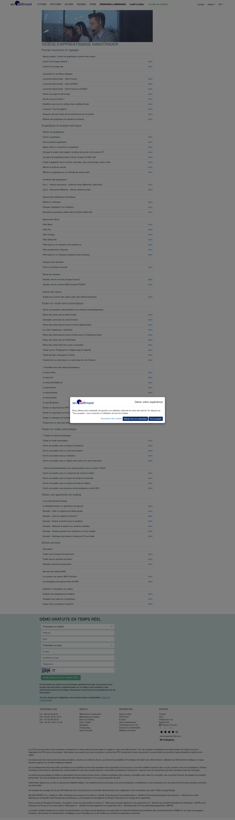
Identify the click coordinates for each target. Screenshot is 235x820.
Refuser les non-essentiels (135, 418)
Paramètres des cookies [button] (111, 418)
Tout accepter (156, 418)
